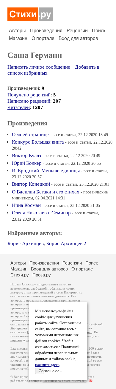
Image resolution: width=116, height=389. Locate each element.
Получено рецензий (29, 95)
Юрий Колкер (27, 163)
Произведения (46, 30)
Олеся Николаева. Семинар (41, 213)
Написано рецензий (28, 101)
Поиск (98, 30)
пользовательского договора (48, 296)
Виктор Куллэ (26, 155)
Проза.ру (41, 274)
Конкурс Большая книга (38, 142)
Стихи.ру (19, 274)
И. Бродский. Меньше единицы (46, 170)
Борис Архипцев (25, 243)
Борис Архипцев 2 (66, 243)
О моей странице (30, 134)
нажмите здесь (47, 365)
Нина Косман (26, 205)
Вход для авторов (78, 38)
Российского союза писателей (64, 380)
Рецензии (77, 30)
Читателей (18, 107)
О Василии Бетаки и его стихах (45, 192)
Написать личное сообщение (38, 67)
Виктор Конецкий (31, 184)
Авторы (17, 30)
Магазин (18, 38)
